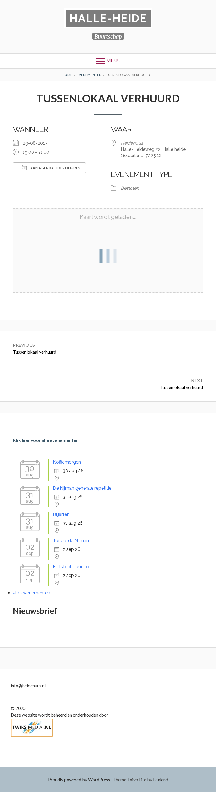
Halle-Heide (108, 18)
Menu (113, 60)
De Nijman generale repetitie (82, 488)
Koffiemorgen (67, 462)
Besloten (130, 188)
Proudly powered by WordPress (79, 779)
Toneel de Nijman (71, 540)
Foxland (160, 779)
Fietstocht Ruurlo (71, 566)
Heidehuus (132, 143)
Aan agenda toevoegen (53, 168)
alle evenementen (31, 593)
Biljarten (61, 514)
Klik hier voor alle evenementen (45, 440)
